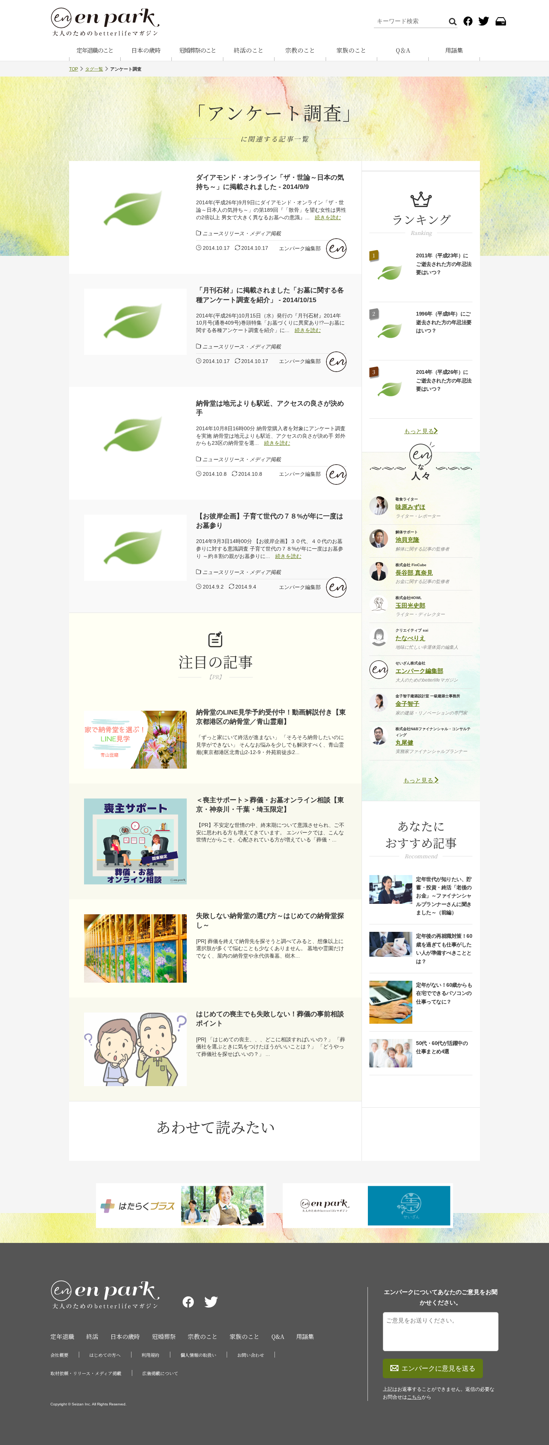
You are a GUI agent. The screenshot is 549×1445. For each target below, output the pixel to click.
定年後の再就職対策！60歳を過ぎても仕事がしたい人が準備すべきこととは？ (444, 948)
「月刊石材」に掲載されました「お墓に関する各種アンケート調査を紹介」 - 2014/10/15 (270, 294)
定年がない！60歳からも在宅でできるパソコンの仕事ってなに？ (444, 993)
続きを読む (328, 217)
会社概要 (59, 1355)
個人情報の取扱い (198, 1355)
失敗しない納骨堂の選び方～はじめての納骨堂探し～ (270, 920)
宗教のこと (300, 50)
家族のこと (351, 50)
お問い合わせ (250, 1355)
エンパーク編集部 (300, 248)
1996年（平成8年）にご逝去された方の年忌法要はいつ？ (444, 322)
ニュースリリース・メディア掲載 (241, 233)
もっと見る (419, 431)
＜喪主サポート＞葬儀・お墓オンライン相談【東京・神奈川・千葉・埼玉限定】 (270, 804)
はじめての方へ (105, 1355)
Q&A (278, 1336)
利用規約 (150, 1355)
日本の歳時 (146, 50)
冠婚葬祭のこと (197, 50)
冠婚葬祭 (164, 1336)
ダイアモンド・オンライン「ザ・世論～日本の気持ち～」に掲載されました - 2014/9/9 (270, 182)
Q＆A (403, 50)
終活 (92, 1336)
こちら (414, 1397)
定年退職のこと (95, 50)
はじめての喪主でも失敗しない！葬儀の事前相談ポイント (270, 1018)
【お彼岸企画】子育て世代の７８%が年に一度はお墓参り (269, 520)
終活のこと (249, 50)
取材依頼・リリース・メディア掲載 (85, 1373)
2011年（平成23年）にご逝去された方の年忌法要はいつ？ (444, 263)
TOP (73, 69)
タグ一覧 (94, 69)
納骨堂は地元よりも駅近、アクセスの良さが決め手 (270, 408)
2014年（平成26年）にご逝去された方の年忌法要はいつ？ (444, 380)
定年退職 (62, 1336)
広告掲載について (160, 1373)
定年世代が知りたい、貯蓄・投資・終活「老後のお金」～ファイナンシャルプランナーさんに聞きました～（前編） (444, 896)
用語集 (454, 50)
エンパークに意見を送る (438, 1368)
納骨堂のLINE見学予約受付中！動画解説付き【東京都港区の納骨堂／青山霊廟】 (271, 716)
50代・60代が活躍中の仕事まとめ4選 (442, 1047)
